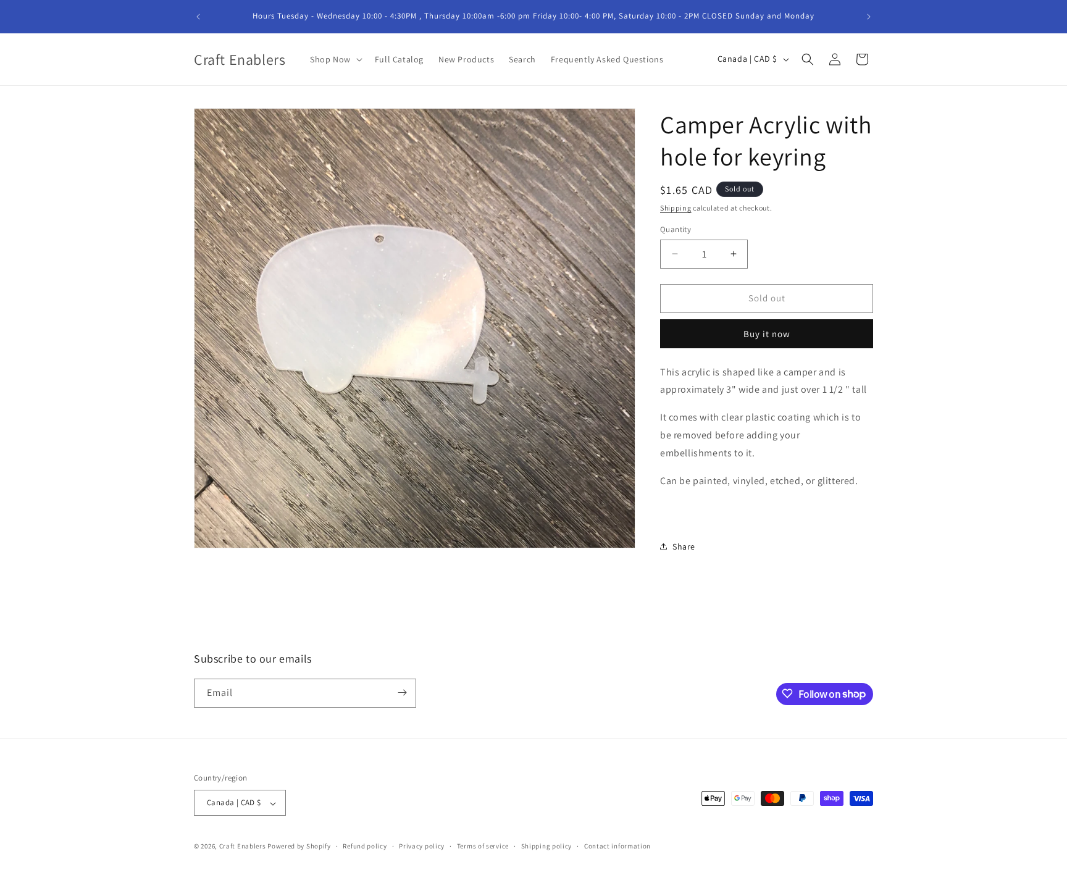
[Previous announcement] (198, 16)
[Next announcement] (868, 16)
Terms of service (483, 846)
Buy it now (766, 334)
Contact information (617, 846)
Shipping (676, 207)
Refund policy (365, 846)
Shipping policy (546, 846)
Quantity (675, 229)
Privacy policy (422, 846)
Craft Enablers (242, 846)
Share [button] (683, 546)
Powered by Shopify (299, 846)
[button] (335, 59)
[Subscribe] (402, 692)
